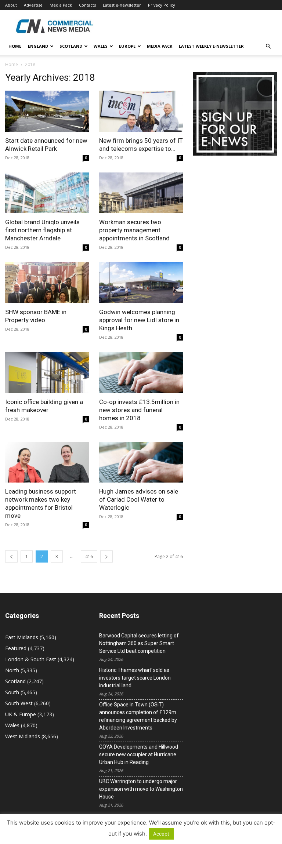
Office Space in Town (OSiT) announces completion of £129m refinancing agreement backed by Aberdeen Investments (138, 716)
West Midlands (22, 736)
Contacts (87, 5)
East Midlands (21, 637)
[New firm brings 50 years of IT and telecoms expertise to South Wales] (141, 111)
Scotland (70, 46)
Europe (127, 46)
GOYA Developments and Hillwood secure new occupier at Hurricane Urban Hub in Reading (138, 754)
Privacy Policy (161, 5)
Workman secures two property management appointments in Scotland (134, 230)
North (12, 670)
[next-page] (106, 556)
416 (89, 556)
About (11, 5)
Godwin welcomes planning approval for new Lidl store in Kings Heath (139, 320)
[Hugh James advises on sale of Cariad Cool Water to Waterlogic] (141, 462)
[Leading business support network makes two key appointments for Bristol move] (47, 462)
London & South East (30, 659)
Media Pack (61, 5)
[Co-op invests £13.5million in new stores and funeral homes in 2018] (141, 372)
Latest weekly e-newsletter (211, 46)
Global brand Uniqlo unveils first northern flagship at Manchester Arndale (42, 230)
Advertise (33, 5)
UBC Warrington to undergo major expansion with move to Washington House (141, 789)
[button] (268, 46)
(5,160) (30, 637)
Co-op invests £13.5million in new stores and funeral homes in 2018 (139, 410)
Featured (15, 648)
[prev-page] (11, 556)
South (12, 692)
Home (14, 46)
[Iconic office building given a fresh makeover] (47, 372)
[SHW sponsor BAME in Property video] (47, 282)
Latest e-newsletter (122, 5)
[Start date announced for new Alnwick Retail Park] (47, 111)
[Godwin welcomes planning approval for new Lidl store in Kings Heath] (141, 282)
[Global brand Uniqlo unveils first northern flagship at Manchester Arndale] (47, 193)
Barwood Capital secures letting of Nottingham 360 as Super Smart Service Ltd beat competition (139, 643)
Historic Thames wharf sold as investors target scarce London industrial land (135, 677)
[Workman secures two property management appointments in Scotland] (141, 193)
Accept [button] (161, 834)
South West (19, 703)
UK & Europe (20, 714)
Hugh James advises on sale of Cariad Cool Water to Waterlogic (138, 499)
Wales (101, 46)
